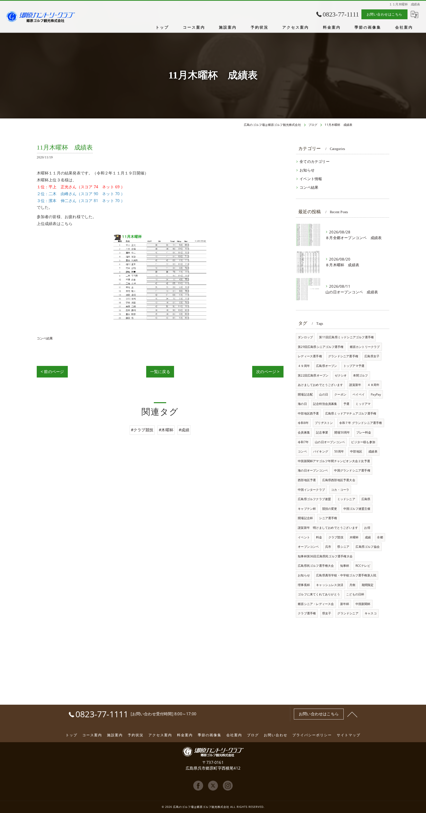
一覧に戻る (160, 371)
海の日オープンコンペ (313, 470)
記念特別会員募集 (325, 404)
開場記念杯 (305, 518)
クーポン (340, 394)
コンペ (302, 451)
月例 (352, 585)
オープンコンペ (308, 547)
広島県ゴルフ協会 (367, 547)
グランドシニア (347, 613)
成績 (368, 537)
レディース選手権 (310, 356)
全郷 (380, 537)
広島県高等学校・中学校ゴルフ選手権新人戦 (346, 575)
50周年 (339, 451)
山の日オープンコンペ (330, 442)
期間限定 (368, 585)
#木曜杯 (166, 430)
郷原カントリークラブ (365, 347)
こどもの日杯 (355, 594)
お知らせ (307, 170)
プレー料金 (363, 432)
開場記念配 (305, 394)
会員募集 (304, 432)
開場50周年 (342, 432)
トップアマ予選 (353, 366)
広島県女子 (371, 356)
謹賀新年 (355, 385)
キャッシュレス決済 (329, 585)
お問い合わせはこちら (384, 14)
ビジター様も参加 (363, 442)
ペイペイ (359, 394)
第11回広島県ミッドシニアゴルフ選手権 (346, 337)
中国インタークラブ (311, 490)
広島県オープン (326, 366)
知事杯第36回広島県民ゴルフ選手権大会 (325, 556)
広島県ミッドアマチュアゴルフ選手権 (350, 413)
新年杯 (344, 604)
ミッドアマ (363, 404)
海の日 (302, 404)
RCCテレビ (362, 566)
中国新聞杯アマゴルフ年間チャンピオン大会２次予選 (334, 461)
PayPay (376, 394)
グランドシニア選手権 (343, 356)
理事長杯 (304, 585)
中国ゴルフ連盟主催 (357, 509)
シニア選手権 (328, 518)
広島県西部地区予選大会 (338, 480)
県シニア (343, 547)
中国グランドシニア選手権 (352, 470)
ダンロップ (305, 337)
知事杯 (344, 566)
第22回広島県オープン (313, 375)
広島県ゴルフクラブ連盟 (314, 499)
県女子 (326, 613)
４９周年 (304, 366)
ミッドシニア (346, 499)
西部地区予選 (307, 480)
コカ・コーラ (340, 490)
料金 (319, 537)
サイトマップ (348, 735)
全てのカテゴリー (315, 161)
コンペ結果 (45, 338)
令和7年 (303, 442)
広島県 (366, 499)
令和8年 (303, 423)
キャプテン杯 (307, 509)
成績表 (372, 451)
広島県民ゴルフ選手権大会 (316, 566)
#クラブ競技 (142, 430)
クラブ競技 (335, 537)
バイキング (320, 451)
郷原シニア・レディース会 (316, 604)
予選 (346, 404)
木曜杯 (354, 537)
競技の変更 (329, 509)
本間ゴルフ (360, 375)
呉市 (328, 547)
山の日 (323, 394)
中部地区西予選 (308, 413)
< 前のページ (52, 371)
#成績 (184, 430)
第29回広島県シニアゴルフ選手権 (320, 347)
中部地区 (356, 451)
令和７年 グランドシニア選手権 (360, 423)
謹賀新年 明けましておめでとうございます (328, 528)
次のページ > (267, 371)
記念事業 (322, 432)
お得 (367, 528)
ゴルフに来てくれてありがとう (319, 594)
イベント (304, 537)
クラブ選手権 (307, 613)
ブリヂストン (324, 423)
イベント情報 (311, 178)
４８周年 (373, 385)
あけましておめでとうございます (320, 385)
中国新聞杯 (363, 604)
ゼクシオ (341, 375)
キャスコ (371, 613)
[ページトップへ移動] (352, 714)
